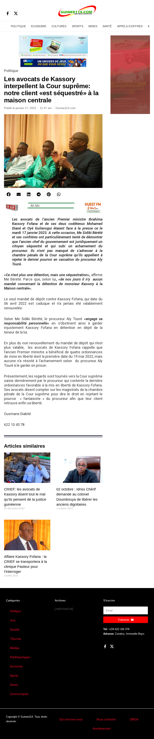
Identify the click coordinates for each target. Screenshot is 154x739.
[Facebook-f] (7, 13)
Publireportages (20, 657)
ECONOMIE (38, 26)
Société (14, 629)
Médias (14, 648)
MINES (92, 26)
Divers (14, 685)
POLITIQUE (18, 26)
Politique (11, 71)
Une (12, 620)
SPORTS (77, 26)
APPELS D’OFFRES (130, 26)
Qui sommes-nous (71, 719)
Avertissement (102, 728)
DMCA (134, 719)
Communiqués (19, 694)
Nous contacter (106, 719)
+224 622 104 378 (118, 629)
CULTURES (59, 26)
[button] (8, 194)
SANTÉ (107, 26)
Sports (14, 675)
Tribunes (15, 639)
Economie (16, 666)
